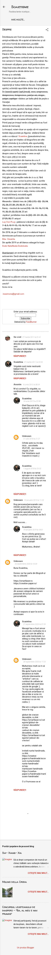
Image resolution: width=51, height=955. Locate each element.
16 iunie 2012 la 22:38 (32, 401)
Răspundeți (20, 356)
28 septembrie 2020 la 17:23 (34, 662)
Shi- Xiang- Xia (12, 853)
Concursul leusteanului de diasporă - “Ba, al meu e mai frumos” (19, 910)
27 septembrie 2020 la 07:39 (34, 624)
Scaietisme (19, 6)
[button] (47, 30)
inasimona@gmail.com (13, 294)
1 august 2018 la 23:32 (32, 469)
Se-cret (17, 337)
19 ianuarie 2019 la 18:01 (33, 530)
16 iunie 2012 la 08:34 (31, 384)
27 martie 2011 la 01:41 (31, 337)
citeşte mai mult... (38, 873)
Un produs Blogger (25, 947)
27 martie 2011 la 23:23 (33, 362)
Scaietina (22, 136)
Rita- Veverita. (8, 239)
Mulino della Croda (14, 882)
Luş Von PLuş (8, 222)
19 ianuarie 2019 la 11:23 (34, 500)
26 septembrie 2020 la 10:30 (26, 564)
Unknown (26, 436)
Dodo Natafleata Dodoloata (15, 246)
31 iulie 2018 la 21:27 (31, 439)
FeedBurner (31, 322)
